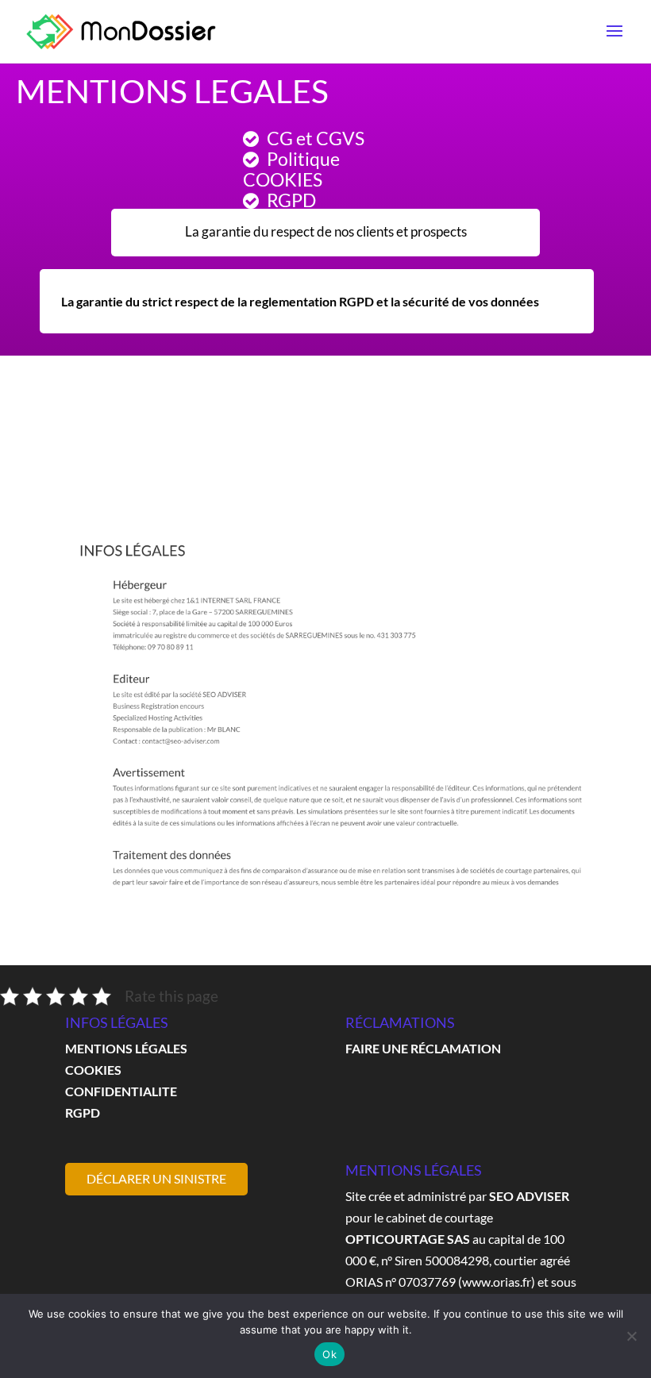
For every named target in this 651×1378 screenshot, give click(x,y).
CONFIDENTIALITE (121, 1091)
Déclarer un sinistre (156, 1178)
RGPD (82, 1112)
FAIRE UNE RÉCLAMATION (423, 1048)
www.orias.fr (496, 1281)
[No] (631, 1336)
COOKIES (93, 1069)
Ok (329, 1354)
